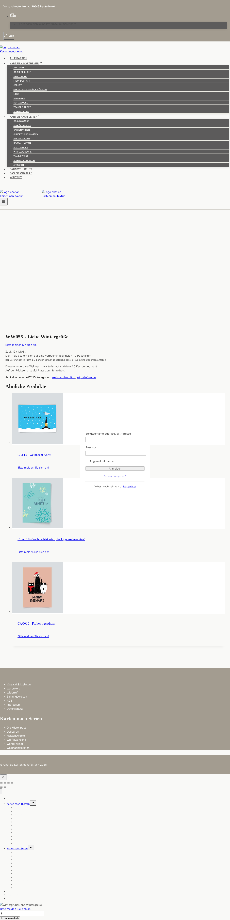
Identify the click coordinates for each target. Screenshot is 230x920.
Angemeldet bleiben (102, 461)
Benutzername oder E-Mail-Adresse (108, 433)
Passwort (91, 447)
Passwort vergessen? (115, 476)
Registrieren (129, 486)
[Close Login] (3, 777)
